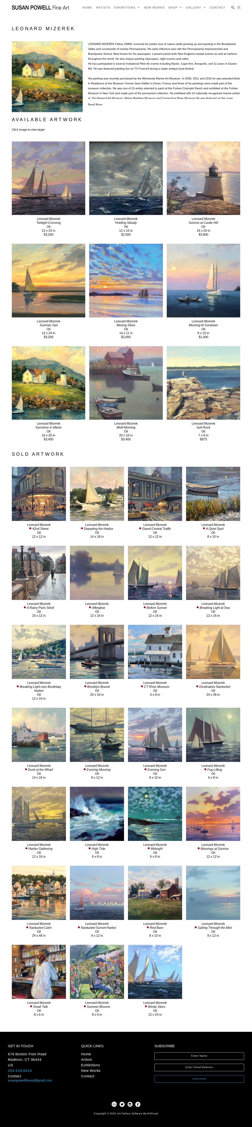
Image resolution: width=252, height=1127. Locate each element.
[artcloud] (114, 1104)
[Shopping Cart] (238, 7)
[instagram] (129, 1104)
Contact (14, 1076)
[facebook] (137, 1104)
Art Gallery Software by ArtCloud (137, 1113)
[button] (127, 7)
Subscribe (199, 1079)
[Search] (232, 7)
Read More (95, 104)
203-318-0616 (20, 1071)
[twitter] (122, 1104)
